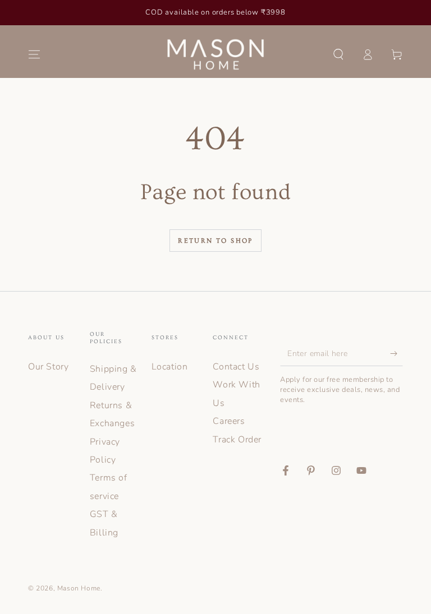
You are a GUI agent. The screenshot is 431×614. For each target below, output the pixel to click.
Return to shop (215, 240)
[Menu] (34, 54)
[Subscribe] (396, 353)
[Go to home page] (216, 54)
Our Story (48, 367)
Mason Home (78, 588)
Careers (229, 421)
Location (170, 367)
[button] (338, 54)
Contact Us (236, 367)
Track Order (237, 439)
